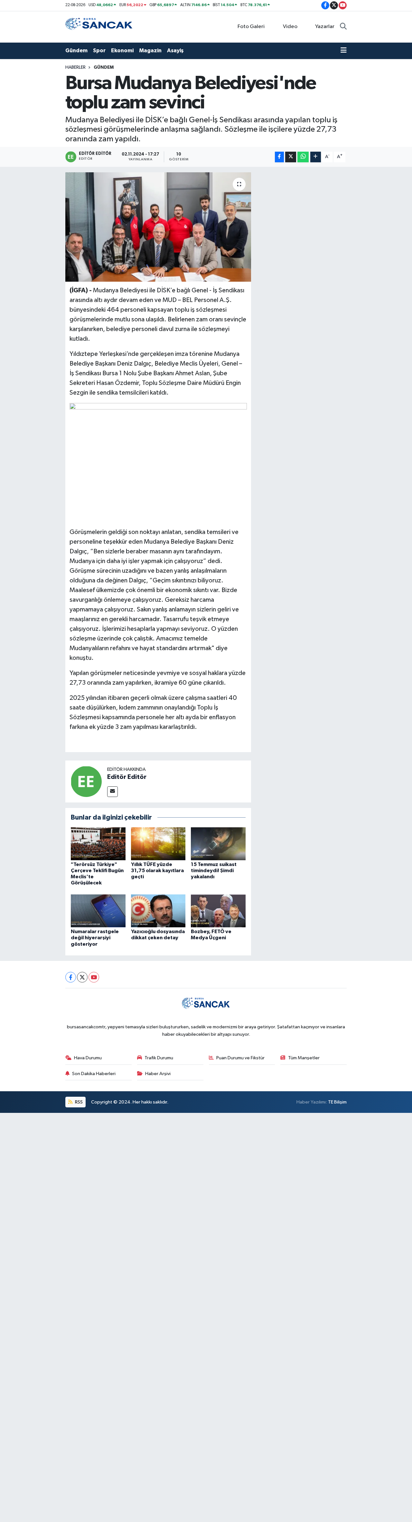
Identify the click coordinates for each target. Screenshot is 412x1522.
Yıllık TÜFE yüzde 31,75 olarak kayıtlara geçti (157, 870)
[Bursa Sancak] (99, 26)
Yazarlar (324, 26)
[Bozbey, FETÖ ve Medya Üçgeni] (218, 910)
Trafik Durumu (159, 1057)
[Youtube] (94, 977)
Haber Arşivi (158, 1073)
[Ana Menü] (344, 50)
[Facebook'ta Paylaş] (279, 157)
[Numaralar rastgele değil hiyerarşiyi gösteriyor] (98, 910)
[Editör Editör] (86, 781)
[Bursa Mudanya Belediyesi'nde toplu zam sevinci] (158, 226)
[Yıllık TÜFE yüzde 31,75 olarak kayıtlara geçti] (158, 843)
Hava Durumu (88, 1057)
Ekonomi (122, 50)
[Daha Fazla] (315, 157)
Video (290, 26)
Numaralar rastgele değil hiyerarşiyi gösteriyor (95, 937)
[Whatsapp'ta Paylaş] (303, 157)
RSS (78, 1102)
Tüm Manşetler (304, 1057)
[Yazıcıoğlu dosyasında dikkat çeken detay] (158, 910)
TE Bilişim (337, 1102)
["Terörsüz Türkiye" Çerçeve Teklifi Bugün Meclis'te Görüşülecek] (98, 843)
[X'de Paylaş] (290, 157)
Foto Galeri (251, 26)
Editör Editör (126, 777)
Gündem (76, 50)
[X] (82, 977)
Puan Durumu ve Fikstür (240, 1057)
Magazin (150, 50)
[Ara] (343, 27)
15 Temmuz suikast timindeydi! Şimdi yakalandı (214, 870)
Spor (99, 50)
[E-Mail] (112, 791)
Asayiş (175, 50)
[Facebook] (70, 977)
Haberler (75, 67)
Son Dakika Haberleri (94, 1073)
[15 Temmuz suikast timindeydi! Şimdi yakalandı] (218, 843)
